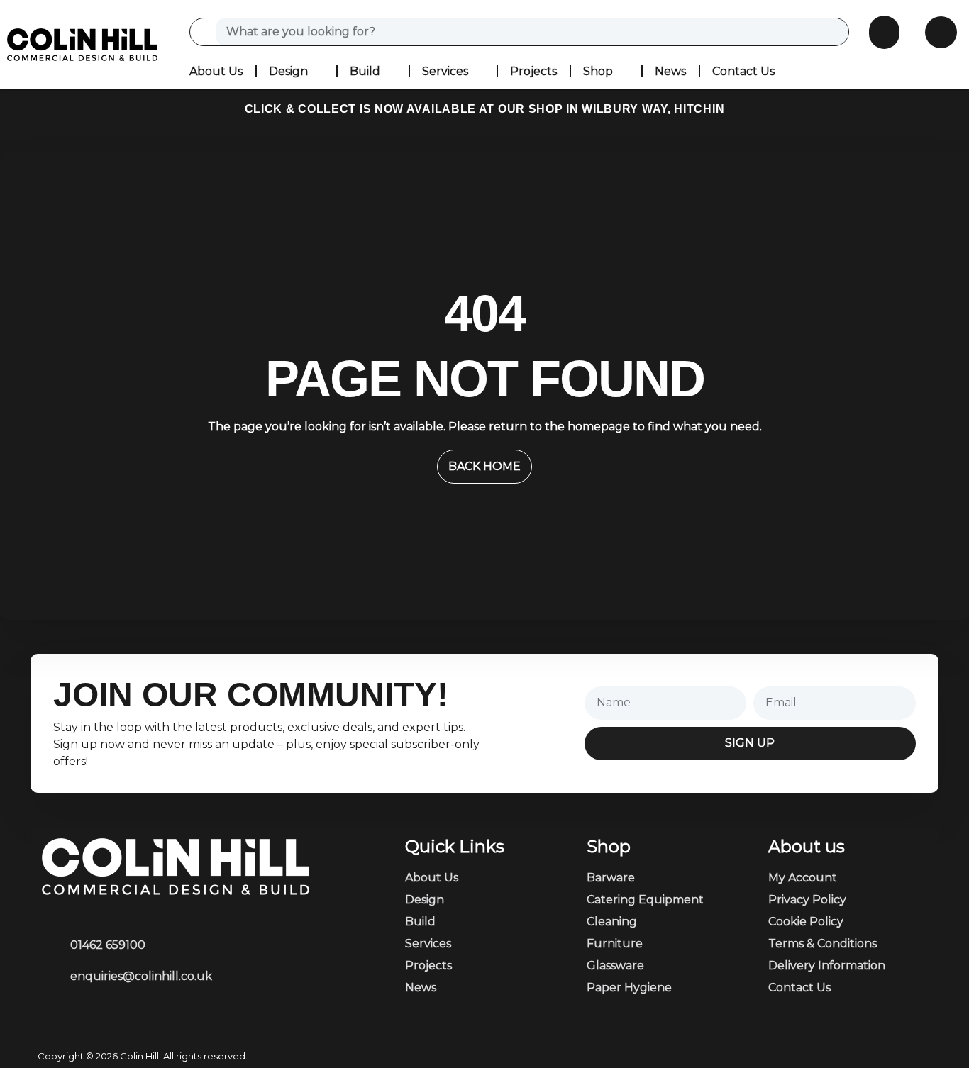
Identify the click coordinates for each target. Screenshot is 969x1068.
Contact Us (743, 71)
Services (445, 71)
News (670, 71)
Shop (598, 71)
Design (288, 71)
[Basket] (884, 32)
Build (365, 71)
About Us (216, 71)
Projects (533, 71)
